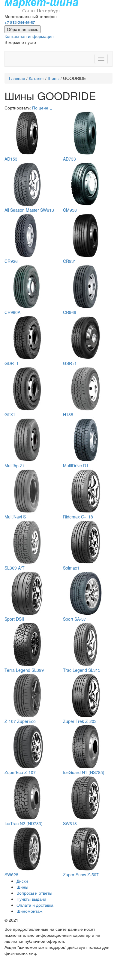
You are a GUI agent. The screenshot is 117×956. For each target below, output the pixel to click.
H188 (68, 414)
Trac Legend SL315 (81, 670)
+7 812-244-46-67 (19, 22)
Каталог (36, 78)
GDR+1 (11, 363)
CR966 (69, 312)
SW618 (70, 823)
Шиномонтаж (29, 911)
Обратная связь (22, 29)
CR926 (11, 261)
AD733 (69, 159)
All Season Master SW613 (29, 210)
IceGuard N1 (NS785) (83, 772)
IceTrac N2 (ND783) (23, 823)
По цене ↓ (42, 108)
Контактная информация (29, 36)
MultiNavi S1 (16, 517)
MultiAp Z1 (14, 466)
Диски (22, 881)
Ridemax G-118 (78, 517)
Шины (53, 78)
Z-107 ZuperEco (20, 721)
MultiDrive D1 (75, 466)
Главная (17, 78)
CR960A (12, 312)
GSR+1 (70, 363)
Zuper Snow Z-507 (81, 874)
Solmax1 (71, 568)
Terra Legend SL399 (24, 670)
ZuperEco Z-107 (20, 772)
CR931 (69, 261)
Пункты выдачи (31, 899)
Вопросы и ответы (34, 893)
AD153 (10, 159)
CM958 (70, 210)
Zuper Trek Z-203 (80, 721)
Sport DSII (14, 619)
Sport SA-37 (74, 619)
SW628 (11, 874)
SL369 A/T (14, 568)
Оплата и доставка (34, 905)
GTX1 (9, 414)
